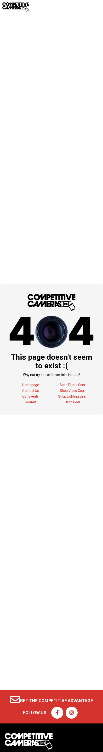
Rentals (30, 402)
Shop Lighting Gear (72, 396)
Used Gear (72, 402)
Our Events (30, 396)
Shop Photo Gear (72, 385)
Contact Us (30, 391)
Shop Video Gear (72, 391)
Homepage (30, 385)
